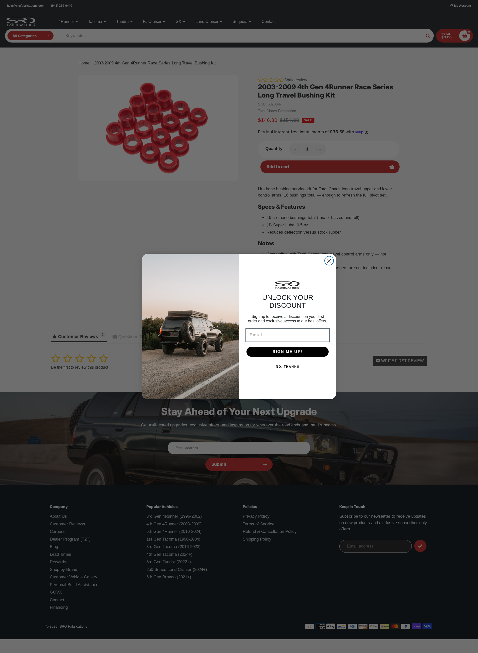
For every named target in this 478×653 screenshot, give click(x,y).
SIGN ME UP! (288, 352)
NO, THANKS (287, 366)
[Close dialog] (329, 260)
